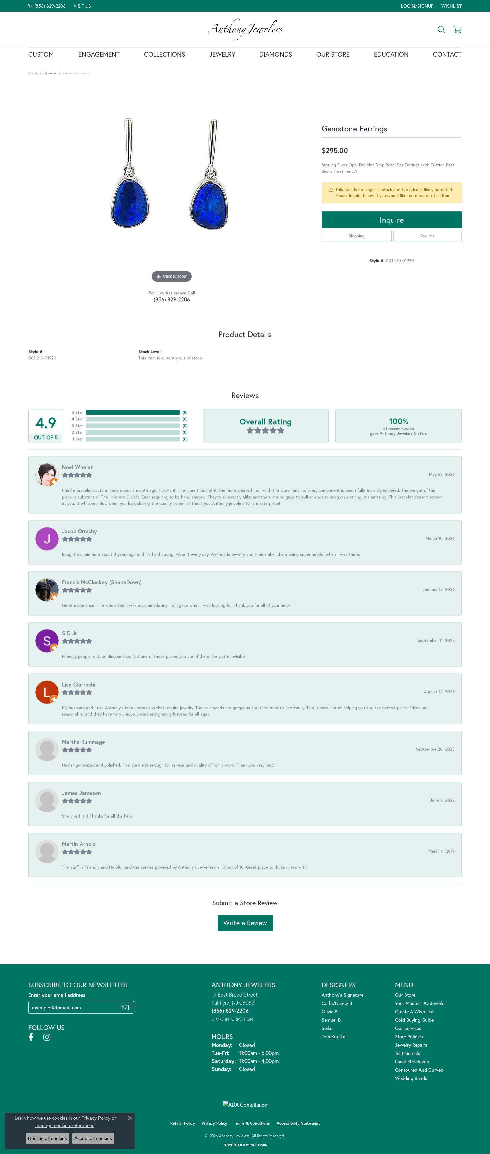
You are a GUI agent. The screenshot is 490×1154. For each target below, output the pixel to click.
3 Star (77, 425)
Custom (41, 54)
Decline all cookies (47, 1138)
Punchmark (256, 1145)
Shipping (357, 235)
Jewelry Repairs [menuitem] (411, 1045)
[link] (47, 6)
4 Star (77, 418)
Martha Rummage (83, 741)
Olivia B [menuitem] (329, 1011)
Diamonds (275, 54)
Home (32, 73)
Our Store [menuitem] (405, 995)
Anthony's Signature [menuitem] (342, 995)
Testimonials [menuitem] (407, 1053)
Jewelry (222, 54)
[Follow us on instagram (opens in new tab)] (47, 1037)
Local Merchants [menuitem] (412, 1061)
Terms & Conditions (252, 1123)
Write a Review (245, 922)
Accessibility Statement (298, 1123)
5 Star (77, 412)
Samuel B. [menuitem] (332, 1020)
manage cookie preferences (64, 1125)
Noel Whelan (78, 466)
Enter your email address (56, 995)
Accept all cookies (93, 1138)
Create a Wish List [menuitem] (414, 1011)
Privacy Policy (214, 1123)
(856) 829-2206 (172, 299)
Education (391, 54)
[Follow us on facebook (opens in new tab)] (31, 1037)
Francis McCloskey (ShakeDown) (102, 582)
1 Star (77, 438)
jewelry (50, 73)
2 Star (77, 432)
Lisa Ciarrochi (78, 684)
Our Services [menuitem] (408, 1028)
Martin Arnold (79, 843)
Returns (427, 235)
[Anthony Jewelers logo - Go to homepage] (245, 29)
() (185, 412)
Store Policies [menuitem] (409, 1036)
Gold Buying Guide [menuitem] (414, 1020)
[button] (416, 6)
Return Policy (182, 1123)
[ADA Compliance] (245, 1105)
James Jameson (81, 792)
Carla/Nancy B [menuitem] (337, 1003)
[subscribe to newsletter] (125, 1007)
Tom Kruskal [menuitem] (334, 1036)
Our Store (333, 54)
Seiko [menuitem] (327, 1028)
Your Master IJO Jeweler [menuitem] (420, 1003)
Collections (164, 54)
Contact (447, 54)
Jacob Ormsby (79, 530)
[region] (172, 184)
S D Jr (69, 633)
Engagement (99, 54)
